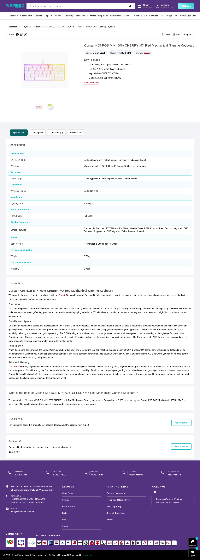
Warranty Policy (114, 506)
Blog (64, 519)
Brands (110, 519)
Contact (65, 500)
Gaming (38, 16)
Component (26, 16)
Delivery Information (116, 493)
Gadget (127, 16)
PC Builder (186, 6)
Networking (116, 16)
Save (167, 34)
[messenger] (155, 492)
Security (69, 16)
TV (162, 16)
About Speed (68, 493)
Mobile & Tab (140, 16)
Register (164, 8)
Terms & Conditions (116, 513)
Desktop (14, 16)
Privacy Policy (68, 506)
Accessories (81, 16)
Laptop (48, 16)
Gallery (65, 513)
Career (65, 526)
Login (171, 8)
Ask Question (181, 423)
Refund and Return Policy (119, 500)
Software (153, 16)
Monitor (58, 16)
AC (176, 16)
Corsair (147, 53)
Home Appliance (188, 16)
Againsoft (87, 555)
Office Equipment (99, 16)
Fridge (169, 16)
